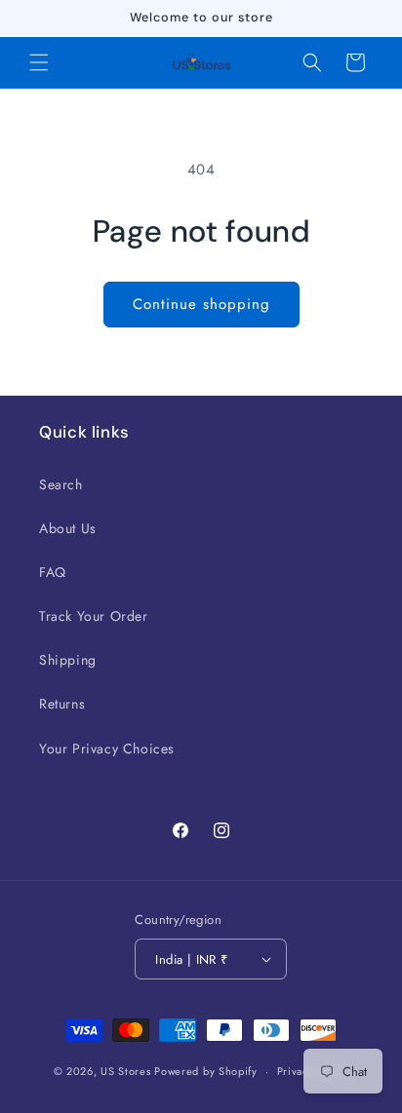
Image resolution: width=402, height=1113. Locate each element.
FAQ (52, 572)
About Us (68, 528)
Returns (62, 703)
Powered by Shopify (206, 1071)
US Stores (125, 1071)
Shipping (68, 660)
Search (61, 484)
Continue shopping (201, 304)
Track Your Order (93, 616)
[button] (39, 62)
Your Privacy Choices (107, 748)
